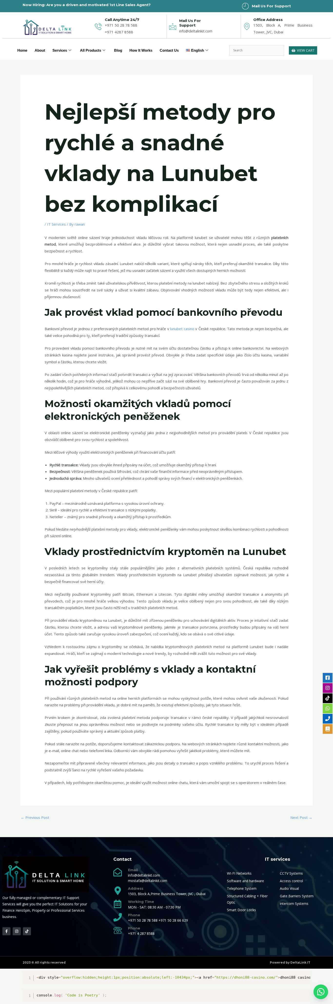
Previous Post (35, 817)
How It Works (140, 50)
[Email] (117, 872)
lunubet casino (182, 328)
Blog (118, 50)
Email (133, 870)
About (40, 50)
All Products (90, 50)
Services (59, 50)
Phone (134, 915)
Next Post (301, 817)
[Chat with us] (320, 992)
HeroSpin (23, 910)
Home (22, 50)
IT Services (56, 224)
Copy (304, 976)
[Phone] (117, 917)
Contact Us (169, 50)
